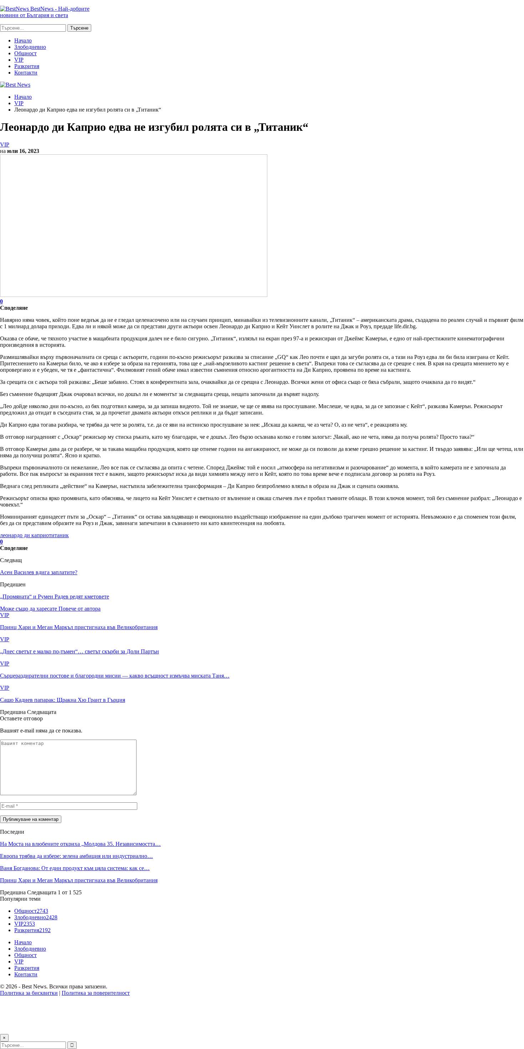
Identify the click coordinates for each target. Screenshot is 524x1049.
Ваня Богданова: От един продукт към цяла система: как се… (75, 868)
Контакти (25, 73)
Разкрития (26, 66)
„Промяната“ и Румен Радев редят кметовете (54, 596)
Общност (25, 53)
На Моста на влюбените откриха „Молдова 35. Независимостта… (80, 844)
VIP (19, 60)
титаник (59, 535)
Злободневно (30, 47)
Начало (23, 40)
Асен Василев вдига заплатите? (38, 572)
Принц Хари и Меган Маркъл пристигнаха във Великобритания (79, 880)
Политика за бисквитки (29, 993)
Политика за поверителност (96, 993)
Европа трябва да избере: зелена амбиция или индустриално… (76, 856)
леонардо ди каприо (24, 535)
